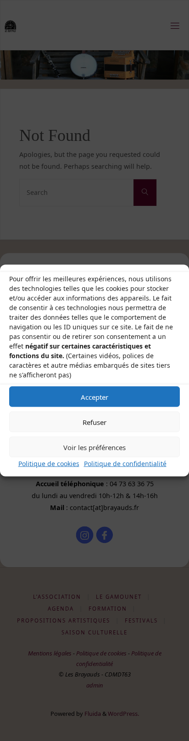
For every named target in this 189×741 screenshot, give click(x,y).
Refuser (94, 421)
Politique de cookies (48, 463)
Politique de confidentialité (125, 463)
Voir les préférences (94, 446)
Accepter (94, 396)
